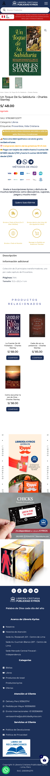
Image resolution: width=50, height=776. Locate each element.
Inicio (1, 92)
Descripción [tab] (10, 255)
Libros (6, 92)
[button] (45, 30)
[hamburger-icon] (4, 3)
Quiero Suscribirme (25, 202)
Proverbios (17, 126)
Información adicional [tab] (16, 261)
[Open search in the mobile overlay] (25, 10)
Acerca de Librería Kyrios (25, 619)
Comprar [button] (13, 358)
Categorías (25, 660)
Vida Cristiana (31, 126)
